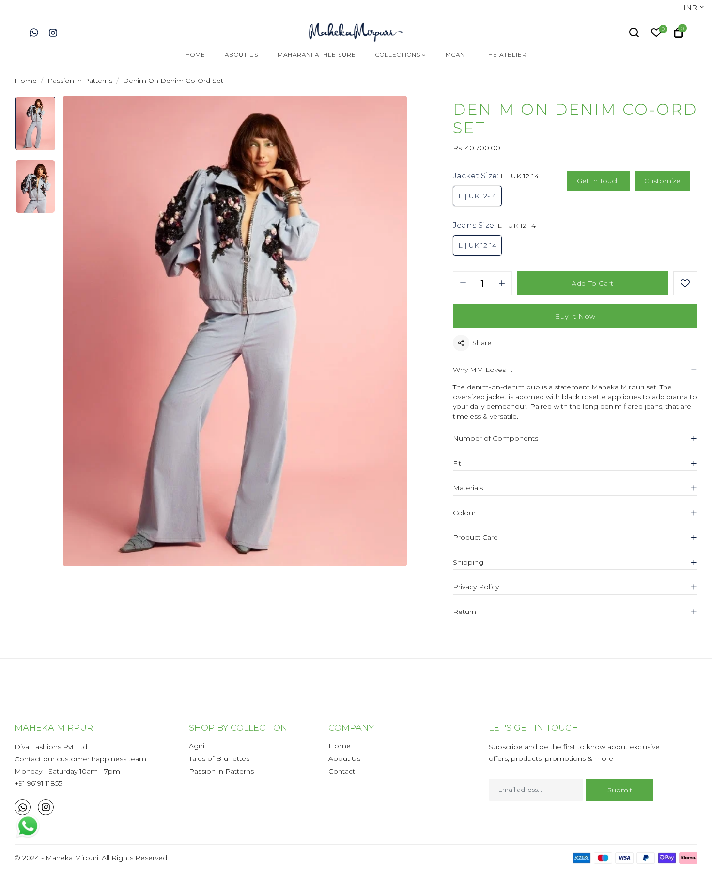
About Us (241, 54)
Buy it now (575, 316)
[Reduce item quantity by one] (463, 284)
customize (662, 181)
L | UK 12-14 (477, 196)
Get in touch (598, 181)
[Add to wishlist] (685, 283)
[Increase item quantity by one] (501, 284)
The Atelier (505, 54)
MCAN (455, 54)
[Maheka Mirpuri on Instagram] (53, 32)
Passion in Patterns (221, 771)
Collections (397, 54)
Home (195, 54)
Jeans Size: (494, 225)
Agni (196, 746)
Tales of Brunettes (219, 758)
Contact (341, 771)
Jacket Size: (496, 175)
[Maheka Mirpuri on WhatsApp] (34, 32)
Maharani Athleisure (317, 54)
